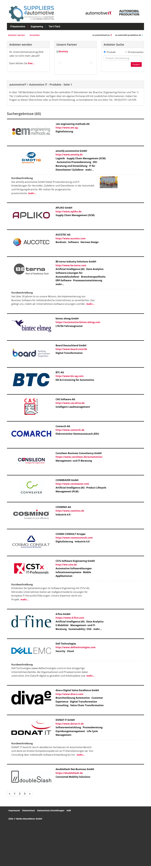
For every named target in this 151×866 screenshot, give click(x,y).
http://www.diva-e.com (69, 694)
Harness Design (90, 242)
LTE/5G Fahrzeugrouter (69, 326)
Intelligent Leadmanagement (73, 406)
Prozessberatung (92, 727)
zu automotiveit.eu (101, 35)
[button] (59, 61)
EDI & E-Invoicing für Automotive (75, 379)
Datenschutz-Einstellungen (50, 810)
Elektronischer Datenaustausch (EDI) (77, 433)
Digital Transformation (69, 353)
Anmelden (35, 35)
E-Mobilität (62, 625)
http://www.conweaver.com (72, 483)
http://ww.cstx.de (66, 564)
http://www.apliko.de (68, 211)
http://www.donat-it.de (70, 723)
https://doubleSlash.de (69, 773)
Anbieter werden (16, 35)
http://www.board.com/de (71, 349)
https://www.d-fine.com (70, 617)
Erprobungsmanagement (70, 731)
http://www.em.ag (67, 127)
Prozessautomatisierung (87, 280)
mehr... (89, 169)
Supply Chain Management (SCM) (86, 158)
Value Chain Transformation (87, 705)
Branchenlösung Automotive (73, 697)
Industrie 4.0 (63, 514)
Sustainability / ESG (80, 629)
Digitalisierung (64, 131)
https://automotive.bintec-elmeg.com (78, 322)
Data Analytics (95, 269)
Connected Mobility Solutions (73, 776)
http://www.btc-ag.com (69, 376)
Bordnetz (61, 242)
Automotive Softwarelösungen (74, 568)
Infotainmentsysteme (68, 572)
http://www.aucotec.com (71, 238)
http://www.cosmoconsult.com (74, 537)
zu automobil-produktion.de (128, 35)
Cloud (70, 651)
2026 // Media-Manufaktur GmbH (25, 818)
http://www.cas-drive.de (70, 403)
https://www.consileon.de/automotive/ (79, 456)
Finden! (136, 64)
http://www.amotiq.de (69, 154)
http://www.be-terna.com (71, 265)
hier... (31, 63)
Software (73, 242)
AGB (69, 810)
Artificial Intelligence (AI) (70, 269)
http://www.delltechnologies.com (76, 647)
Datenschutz (28, 810)
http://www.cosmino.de (70, 510)
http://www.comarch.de (70, 430)
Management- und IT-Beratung (74, 460)
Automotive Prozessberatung (74, 162)
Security (60, 651)
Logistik (60, 158)
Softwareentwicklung (68, 727)
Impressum (14, 810)
